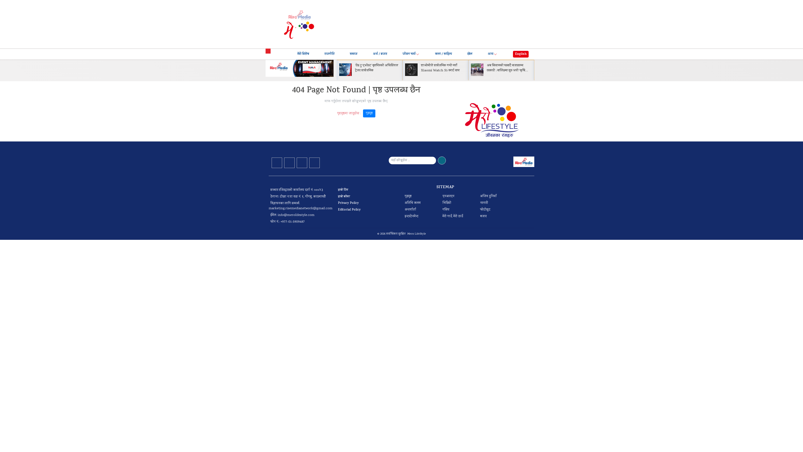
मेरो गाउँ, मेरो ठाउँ (452, 216)
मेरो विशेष (303, 54)
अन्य (490, 54)
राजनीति (330, 54)
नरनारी (484, 203)
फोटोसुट (485, 209)
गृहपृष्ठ (369, 113)
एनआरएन (448, 196)
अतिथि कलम (413, 203)
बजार (483, 216)
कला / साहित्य (443, 54)
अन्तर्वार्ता (410, 209)
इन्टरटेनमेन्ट (411, 216)
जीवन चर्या (409, 54)
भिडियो (446, 203)
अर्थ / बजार (380, 54)
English (521, 54)
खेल (469, 54)
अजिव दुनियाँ (488, 196)
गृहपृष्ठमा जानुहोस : (355, 113)
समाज (353, 54)
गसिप (445, 209)
